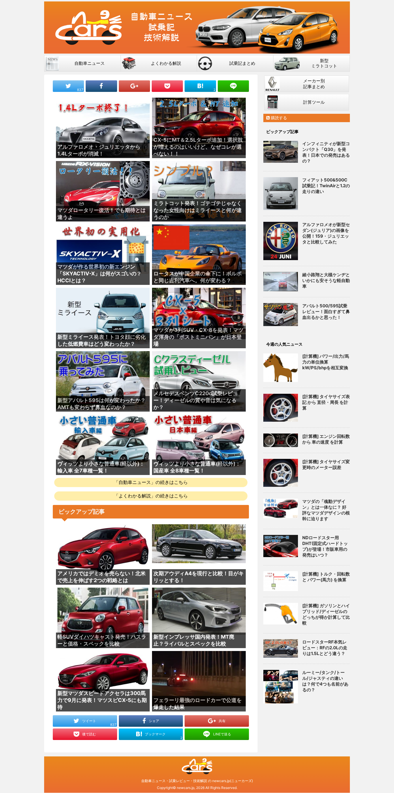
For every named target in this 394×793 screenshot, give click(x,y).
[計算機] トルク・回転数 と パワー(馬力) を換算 (326, 576)
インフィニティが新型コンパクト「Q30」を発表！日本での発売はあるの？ (326, 152)
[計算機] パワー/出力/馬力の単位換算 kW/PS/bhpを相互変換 (325, 361)
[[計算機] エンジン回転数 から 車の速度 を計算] (280, 440)
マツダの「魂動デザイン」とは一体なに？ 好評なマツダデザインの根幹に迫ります (326, 510)
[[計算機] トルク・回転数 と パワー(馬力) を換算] (280, 581)
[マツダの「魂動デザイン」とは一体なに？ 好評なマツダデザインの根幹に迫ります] (280, 508)
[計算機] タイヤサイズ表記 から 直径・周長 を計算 (326, 402)
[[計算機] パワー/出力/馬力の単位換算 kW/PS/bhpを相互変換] (280, 367)
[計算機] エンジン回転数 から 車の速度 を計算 (326, 439)
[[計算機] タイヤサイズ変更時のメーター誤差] (280, 473)
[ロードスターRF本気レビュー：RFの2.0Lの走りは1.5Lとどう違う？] (280, 648)
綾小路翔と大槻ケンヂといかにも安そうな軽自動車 (326, 280)
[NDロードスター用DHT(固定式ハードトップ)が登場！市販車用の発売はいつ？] (280, 546)
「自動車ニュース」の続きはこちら (151, 482)
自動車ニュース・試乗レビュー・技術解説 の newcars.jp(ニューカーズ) (197, 781)
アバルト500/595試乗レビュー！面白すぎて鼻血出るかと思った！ (326, 311)
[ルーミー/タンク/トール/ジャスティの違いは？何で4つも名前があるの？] (280, 686)
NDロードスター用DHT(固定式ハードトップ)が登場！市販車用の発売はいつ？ (325, 546)
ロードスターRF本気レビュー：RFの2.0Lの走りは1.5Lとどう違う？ (324, 647)
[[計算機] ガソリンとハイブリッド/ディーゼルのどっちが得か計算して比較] (280, 613)
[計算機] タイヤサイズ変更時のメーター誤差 (326, 464)
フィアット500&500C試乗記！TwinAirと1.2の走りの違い (326, 185)
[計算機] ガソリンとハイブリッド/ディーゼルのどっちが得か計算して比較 (326, 614)
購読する (278, 117)
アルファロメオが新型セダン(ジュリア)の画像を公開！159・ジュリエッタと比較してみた (326, 233)
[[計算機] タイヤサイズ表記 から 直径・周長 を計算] (280, 408)
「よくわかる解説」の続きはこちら (151, 496)
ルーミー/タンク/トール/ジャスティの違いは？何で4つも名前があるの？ (325, 681)
